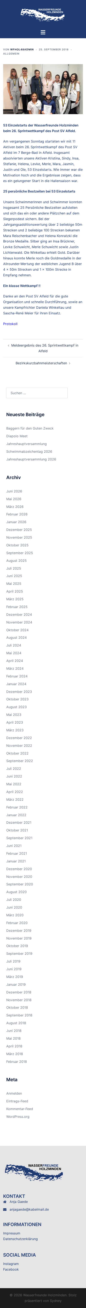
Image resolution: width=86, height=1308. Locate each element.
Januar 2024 (16, 684)
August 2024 (16, 637)
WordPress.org (17, 1116)
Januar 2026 (16, 522)
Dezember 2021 (18, 822)
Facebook (11, 1269)
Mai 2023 (13, 715)
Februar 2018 (16, 1061)
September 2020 (19, 884)
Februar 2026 (17, 514)
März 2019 (14, 977)
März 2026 (15, 507)
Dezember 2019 (18, 930)
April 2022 (14, 792)
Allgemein (11, 53)
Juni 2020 (14, 907)
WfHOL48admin (22, 49)
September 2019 (19, 953)
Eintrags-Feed (17, 1101)
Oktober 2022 (17, 753)
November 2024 (19, 622)
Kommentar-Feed (19, 1109)
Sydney (56, 1301)
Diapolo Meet (17, 436)
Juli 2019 (13, 961)
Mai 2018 (13, 1038)
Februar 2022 (17, 807)
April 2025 (14, 591)
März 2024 (15, 668)
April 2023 (14, 722)
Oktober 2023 (17, 699)
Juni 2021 (14, 846)
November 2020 (19, 877)
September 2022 (19, 761)
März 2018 (14, 1054)
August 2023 (16, 707)
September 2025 (19, 553)
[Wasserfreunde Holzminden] (42, 14)
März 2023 (15, 730)
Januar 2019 (16, 984)
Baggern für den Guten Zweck (30, 428)
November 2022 (19, 745)
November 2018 (19, 1000)
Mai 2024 (13, 653)
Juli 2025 (13, 568)
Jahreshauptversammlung (26, 444)
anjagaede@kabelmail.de (29, 1209)
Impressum (11, 1233)
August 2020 (16, 892)
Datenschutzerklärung (20, 1239)
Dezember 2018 (18, 992)
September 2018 (19, 1015)
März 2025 (15, 599)
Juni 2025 (14, 576)
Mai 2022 (13, 784)
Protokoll (10, 324)
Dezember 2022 (19, 738)
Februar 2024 (17, 676)
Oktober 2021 (17, 830)
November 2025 (19, 537)
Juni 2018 (14, 1031)
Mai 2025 (13, 583)
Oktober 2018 (17, 1007)
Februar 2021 (16, 853)
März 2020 (15, 915)
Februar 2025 (17, 607)
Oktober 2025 (17, 545)
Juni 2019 (14, 969)
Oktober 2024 (17, 630)
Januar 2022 (16, 815)
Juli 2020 (13, 899)
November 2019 (19, 938)
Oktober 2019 (17, 946)
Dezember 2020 (19, 869)
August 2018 (16, 1023)
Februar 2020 (17, 923)
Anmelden (14, 1093)
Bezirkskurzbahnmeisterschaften (41, 363)
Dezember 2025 (19, 530)
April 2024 (14, 661)
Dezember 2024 (19, 614)
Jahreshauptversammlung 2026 (31, 459)
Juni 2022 (14, 776)
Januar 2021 (16, 861)
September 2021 (19, 838)
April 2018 (14, 1046)
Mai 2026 (13, 499)
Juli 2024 (13, 645)
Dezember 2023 (19, 692)
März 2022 (15, 799)
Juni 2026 (14, 491)
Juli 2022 (13, 768)
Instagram (11, 1264)
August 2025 (16, 560)
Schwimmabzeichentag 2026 (29, 451)
